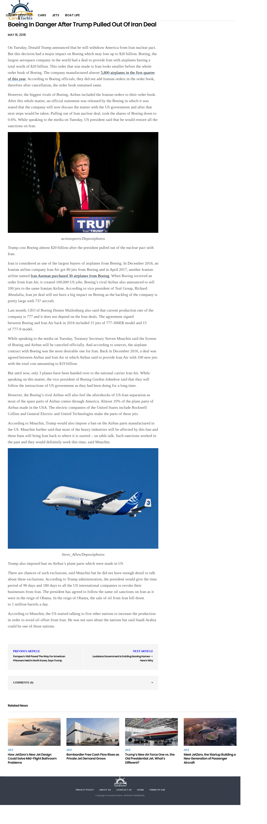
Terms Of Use (157, 789)
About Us (105, 789)
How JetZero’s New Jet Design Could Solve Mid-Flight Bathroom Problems (32, 758)
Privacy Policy (85, 789)
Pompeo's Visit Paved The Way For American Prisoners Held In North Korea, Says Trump (39, 658)
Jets (55, 15)
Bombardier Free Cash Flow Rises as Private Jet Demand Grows (92, 756)
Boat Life (72, 15)
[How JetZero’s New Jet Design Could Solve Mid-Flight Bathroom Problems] (34, 732)
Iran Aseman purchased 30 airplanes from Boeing (70, 276)
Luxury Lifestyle (19, 15)
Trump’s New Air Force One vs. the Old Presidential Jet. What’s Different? (150, 758)
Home (140, 789)
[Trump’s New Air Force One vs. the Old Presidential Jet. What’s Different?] (151, 732)
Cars (42, 15)
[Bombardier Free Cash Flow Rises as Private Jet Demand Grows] (92, 732)
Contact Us (124, 789)
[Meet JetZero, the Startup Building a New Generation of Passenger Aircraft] (210, 732)
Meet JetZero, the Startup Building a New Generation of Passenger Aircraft (210, 758)
